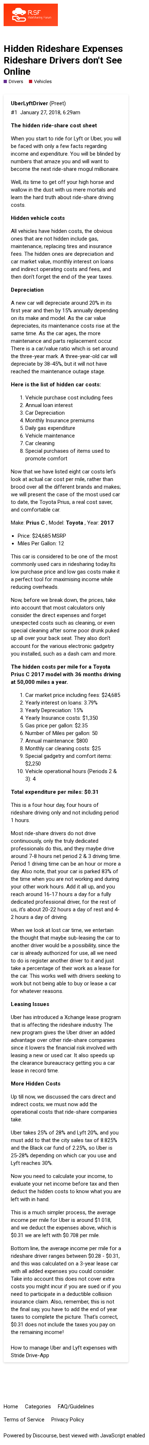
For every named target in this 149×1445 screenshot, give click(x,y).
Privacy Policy (67, 1419)
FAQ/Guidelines (76, 1406)
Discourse (45, 1435)
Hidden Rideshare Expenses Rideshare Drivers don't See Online (63, 60)
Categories (38, 1406)
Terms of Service (24, 1419)
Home (11, 1406)
